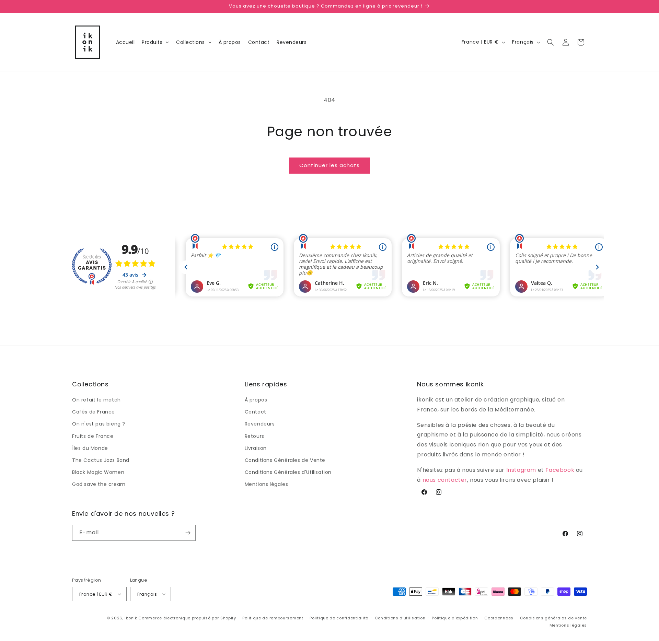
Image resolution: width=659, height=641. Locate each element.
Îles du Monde (90, 448)
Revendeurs (260, 423)
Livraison (256, 448)
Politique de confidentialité (339, 618)
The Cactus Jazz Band (100, 460)
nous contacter (445, 480)
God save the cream (99, 484)
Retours (254, 436)
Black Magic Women (98, 472)
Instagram (521, 470)
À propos (256, 399)
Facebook (559, 470)
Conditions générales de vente (553, 618)
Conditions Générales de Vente (285, 460)
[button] (550, 42)
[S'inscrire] (187, 533)
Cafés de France (93, 411)
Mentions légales (266, 484)
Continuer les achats (329, 165)
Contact (255, 411)
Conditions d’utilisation (400, 618)
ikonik (131, 618)
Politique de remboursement (272, 618)
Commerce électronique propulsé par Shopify (187, 618)
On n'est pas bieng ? (98, 423)
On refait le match (96, 399)
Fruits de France (93, 436)
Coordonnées (498, 618)
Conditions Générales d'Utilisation (288, 472)
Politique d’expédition (455, 618)
